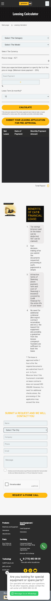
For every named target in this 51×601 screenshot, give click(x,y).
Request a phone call (25, 495)
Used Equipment (25, 528)
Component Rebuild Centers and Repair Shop (27, 544)
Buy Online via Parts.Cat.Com (6, 544)
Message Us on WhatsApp (25, 593)
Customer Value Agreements (25, 549)
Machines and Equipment (10, 527)
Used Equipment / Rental (26, 523)
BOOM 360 (5, 570)
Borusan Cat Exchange (27, 553)
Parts (4, 539)
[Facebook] (25, 570)
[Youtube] (35, 570)
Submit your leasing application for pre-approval (25, 121)
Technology (6, 559)
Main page (5, 25)
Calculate (25, 107)
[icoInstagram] (30, 570)
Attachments (6, 534)
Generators (5, 530)
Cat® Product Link (8, 563)
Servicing (23, 539)
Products (5, 523)
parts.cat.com (6, 566)
